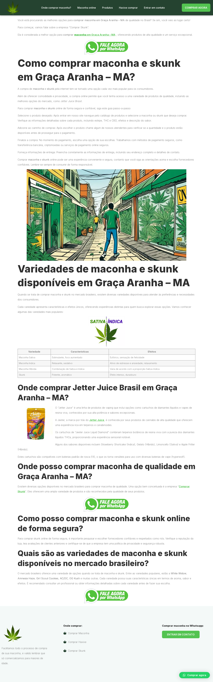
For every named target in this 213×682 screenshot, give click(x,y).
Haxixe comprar (128, 7)
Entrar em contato (154, 7)
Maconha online (86, 7)
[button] (194, 675)
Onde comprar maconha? (56, 7)
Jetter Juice (96, 420)
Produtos (107, 7)
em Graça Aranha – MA (94, 34)
